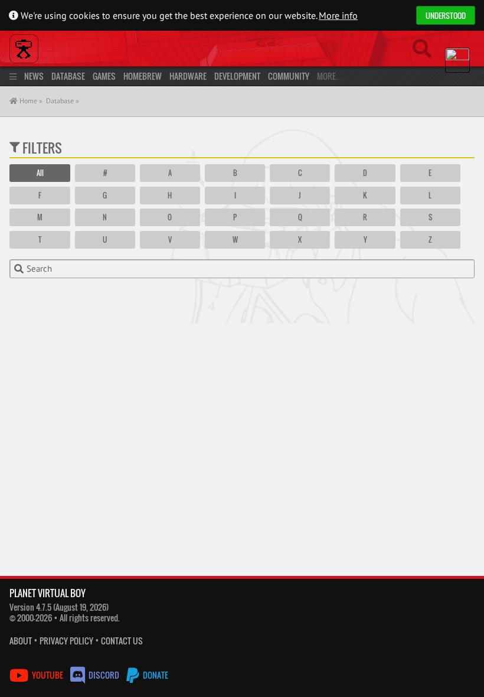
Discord (104, 675)
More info (338, 15)
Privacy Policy (66, 640)
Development (237, 76)
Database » (62, 100)
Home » (30, 100)
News (34, 76)
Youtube (47, 675)
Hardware (188, 76)
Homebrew (142, 76)
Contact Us (122, 640)
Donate (154, 675)
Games (104, 76)
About (20, 640)
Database (68, 76)
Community (288, 76)
